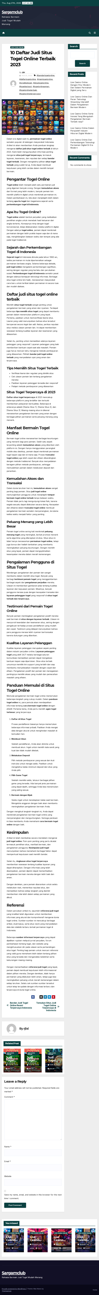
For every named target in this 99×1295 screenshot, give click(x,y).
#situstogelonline (41, 83)
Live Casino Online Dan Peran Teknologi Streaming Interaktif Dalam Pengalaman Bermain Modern (81, 101)
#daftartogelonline (27, 79)
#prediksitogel (25, 83)
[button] (90, 33)
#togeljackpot (25, 86)
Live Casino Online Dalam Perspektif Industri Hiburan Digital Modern (82, 131)
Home (95, 1290)
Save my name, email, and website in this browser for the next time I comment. (33, 1197)
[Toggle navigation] (94, 33)
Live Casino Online (13, 1233)
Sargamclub (12, 12)
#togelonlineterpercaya (30, 94)
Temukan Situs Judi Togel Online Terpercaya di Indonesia (46, 1007)
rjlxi (23, 72)
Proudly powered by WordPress (14, 1289)
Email (7, 1161)
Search (74, 46)
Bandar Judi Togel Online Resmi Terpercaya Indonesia (21, 1005)
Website (7, 1176)
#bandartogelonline (45, 75)
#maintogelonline (45, 79)
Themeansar (6, 1291)
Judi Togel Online (17, 47)
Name (7, 1146)
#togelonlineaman (41, 86)
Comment (9, 1097)
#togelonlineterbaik (28, 90)
